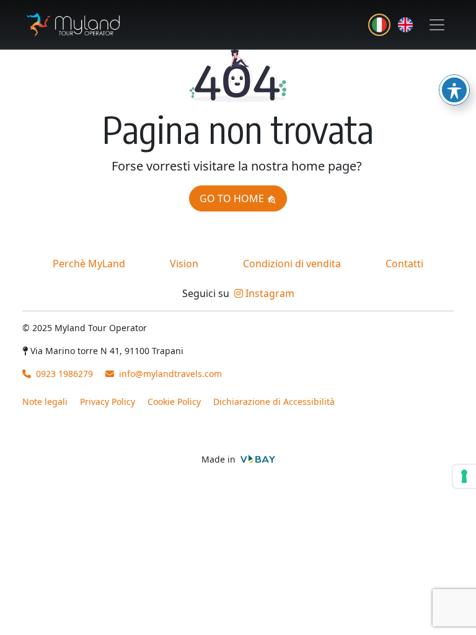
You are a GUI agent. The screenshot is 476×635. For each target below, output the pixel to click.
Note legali (45, 401)
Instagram (268, 293)
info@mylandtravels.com (170, 374)
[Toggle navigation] (437, 25)
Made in (219, 459)
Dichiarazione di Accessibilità (274, 401)
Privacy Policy (107, 401)
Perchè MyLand (89, 263)
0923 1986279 (63, 374)
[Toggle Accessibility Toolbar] (454, 90)
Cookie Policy (174, 401)
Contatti (404, 263)
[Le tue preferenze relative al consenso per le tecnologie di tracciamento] (464, 476)
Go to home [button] (233, 198)
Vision (184, 263)
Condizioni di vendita (292, 263)
